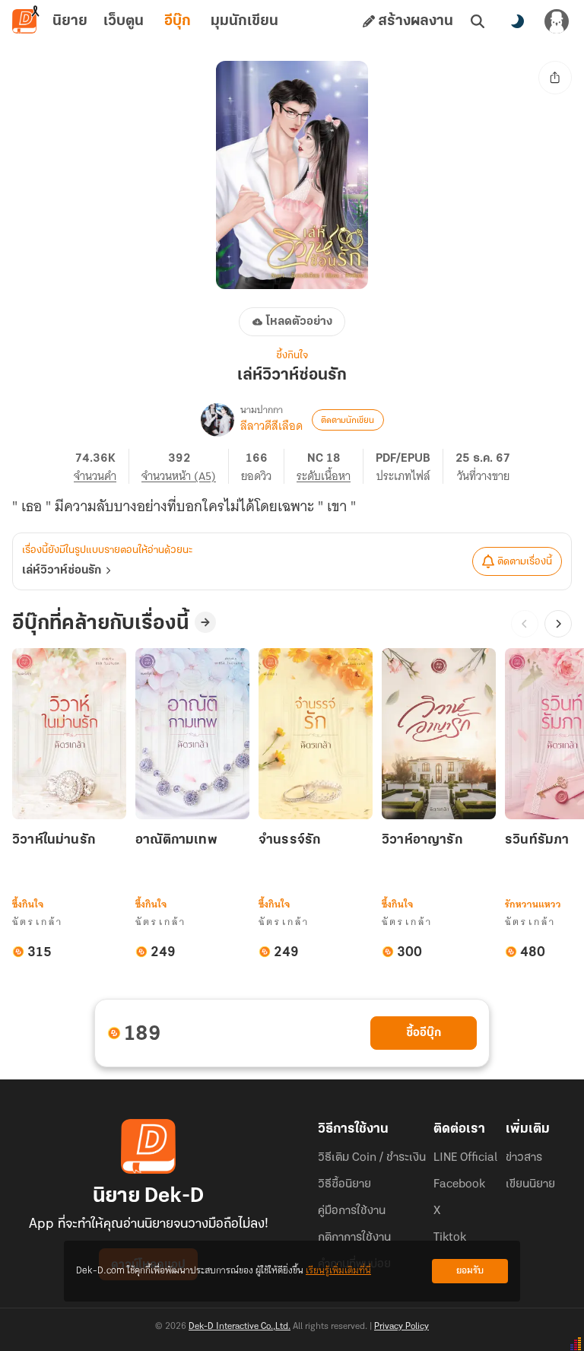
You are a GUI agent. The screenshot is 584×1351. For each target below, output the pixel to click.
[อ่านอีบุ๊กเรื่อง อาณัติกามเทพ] (192, 733)
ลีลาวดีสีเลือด (271, 426)
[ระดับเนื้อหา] (330, 466)
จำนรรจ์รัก (289, 840)
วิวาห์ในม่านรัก (53, 840)
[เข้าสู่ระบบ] (556, 21)
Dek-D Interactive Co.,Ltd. (239, 1326)
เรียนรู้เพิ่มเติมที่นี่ (338, 1270)
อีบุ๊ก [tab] (177, 21)
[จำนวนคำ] (101, 466)
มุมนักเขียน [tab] (244, 21)
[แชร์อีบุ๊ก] (555, 77)
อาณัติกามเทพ (176, 840)
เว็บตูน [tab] (123, 21)
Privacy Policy (401, 1326)
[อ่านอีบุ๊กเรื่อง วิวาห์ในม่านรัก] (69, 733)
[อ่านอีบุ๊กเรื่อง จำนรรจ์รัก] (316, 733)
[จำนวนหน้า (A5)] (185, 466)
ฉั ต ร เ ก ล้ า (37, 921)
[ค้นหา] (477, 21)
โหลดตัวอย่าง (299, 322)
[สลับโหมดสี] (517, 21)
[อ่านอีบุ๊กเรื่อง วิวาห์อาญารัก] (439, 733)
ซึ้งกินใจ (292, 355)
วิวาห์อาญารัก (422, 840)
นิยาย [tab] (69, 21)
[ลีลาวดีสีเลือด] (217, 420)
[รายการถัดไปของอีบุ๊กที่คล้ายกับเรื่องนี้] (558, 623)
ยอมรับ (470, 1270)
